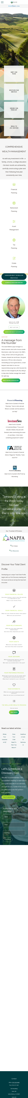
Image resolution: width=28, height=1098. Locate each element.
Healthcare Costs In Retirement (23, 739)
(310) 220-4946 (15, 1082)
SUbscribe (8, 839)
